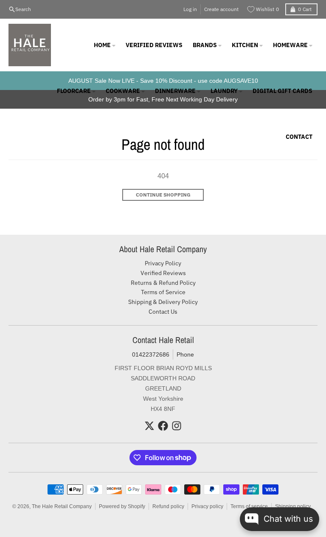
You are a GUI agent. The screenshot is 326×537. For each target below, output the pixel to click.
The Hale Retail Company (62, 506)
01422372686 (150, 354)
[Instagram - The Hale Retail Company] (176, 426)
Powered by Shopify (122, 506)
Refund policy (168, 506)
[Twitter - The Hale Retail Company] (149, 426)
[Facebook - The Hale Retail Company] (163, 426)
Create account (221, 9)
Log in (190, 9)
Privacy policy (207, 506)
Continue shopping (163, 194)
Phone (185, 354)
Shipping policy (293, 506)
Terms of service (249, 506)
